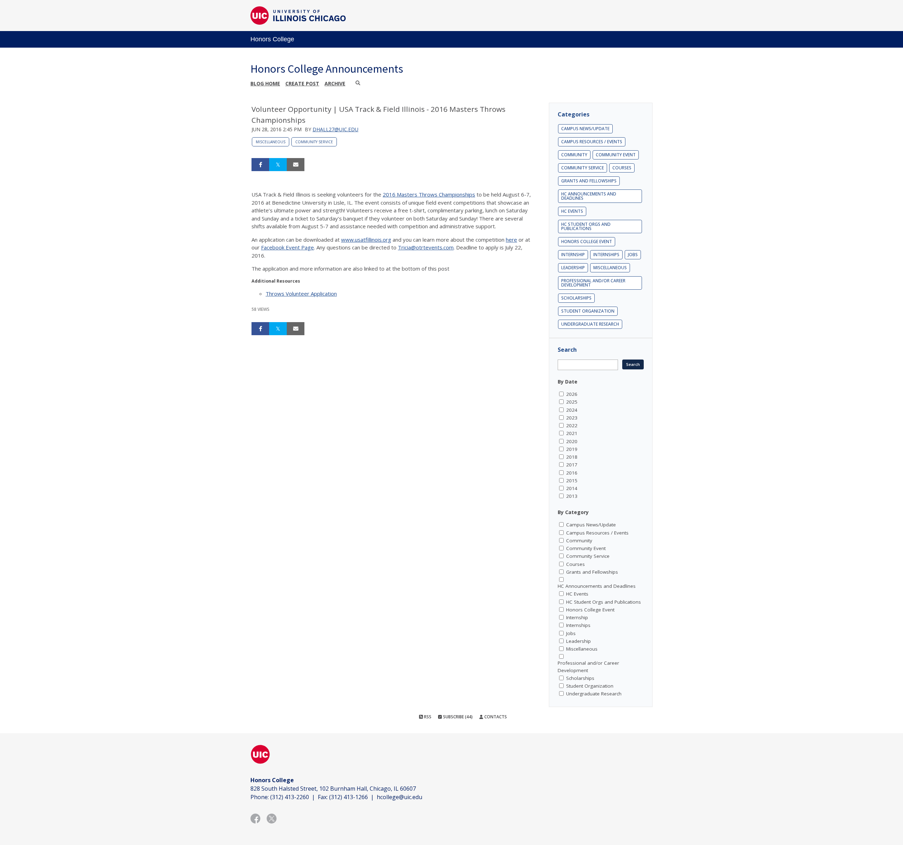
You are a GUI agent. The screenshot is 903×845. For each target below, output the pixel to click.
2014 (571, 488)
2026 (571, 394)
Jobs (633, 255)
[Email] (295, 164)
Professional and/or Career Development (593, 283)
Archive (335, 83)
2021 (571, 433)
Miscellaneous (270, 141)
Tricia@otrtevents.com (426, 247)
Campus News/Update (585, 129)
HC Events (572, 211)
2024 (571, 410)
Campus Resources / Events (591, 142)
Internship (573, 255)
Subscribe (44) (457, 717)
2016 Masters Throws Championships (429, 194)
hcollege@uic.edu (399, 797)
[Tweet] (278, 164)
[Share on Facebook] (260, 164)
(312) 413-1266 (348, 797)
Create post (302, 83)
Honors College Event (586, 242)
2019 (571, 449)
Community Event (616, 155)
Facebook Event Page (287, 247)
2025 (571, 402)
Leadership (573, 268)
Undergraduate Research (590, 324)
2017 (571, 464)
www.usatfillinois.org (366, 239)
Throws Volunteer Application (301, 293)
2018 (571, 457)
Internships (606, 255)
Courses (621, 168)
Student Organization (587, 311)
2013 (571, 496)
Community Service (314, 141)
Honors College (272, 39)
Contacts (495, 717)
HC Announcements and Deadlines (588, 196)
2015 (571, 480)
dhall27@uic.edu (335, 129)
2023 (571, 418)
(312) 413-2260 (289, 797)
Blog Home (265, 83)
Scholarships (576, 298)
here (511, 239)
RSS (427, 717)
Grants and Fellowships (589, 181)
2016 (571, 473)
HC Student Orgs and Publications (586, 226)
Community (574, 155)
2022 (571, 425)
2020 (571, 441)
